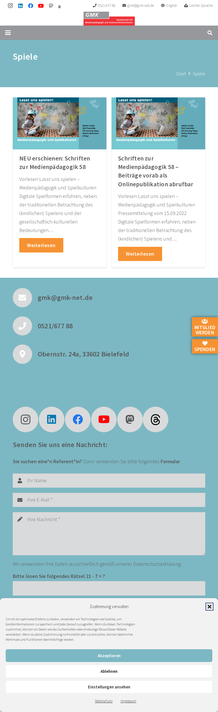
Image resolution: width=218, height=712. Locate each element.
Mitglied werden (204, 330)
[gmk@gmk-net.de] (25, 297)
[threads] (59, 6)
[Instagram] (10, 6)
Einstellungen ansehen (109, 687)
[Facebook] (31, 6)
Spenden (204, 349)
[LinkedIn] (20, 6)
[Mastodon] (51, 6)
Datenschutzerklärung (157, 564)
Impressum (128, 701)
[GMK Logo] (109, 18)
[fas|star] (155, 419)
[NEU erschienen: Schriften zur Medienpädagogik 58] (59, 123)
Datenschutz (104, 701)
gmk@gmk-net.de (65, 297)
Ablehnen (109, 671)
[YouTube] (41, 6)
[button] (209, 606)
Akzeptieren (109, 655)
